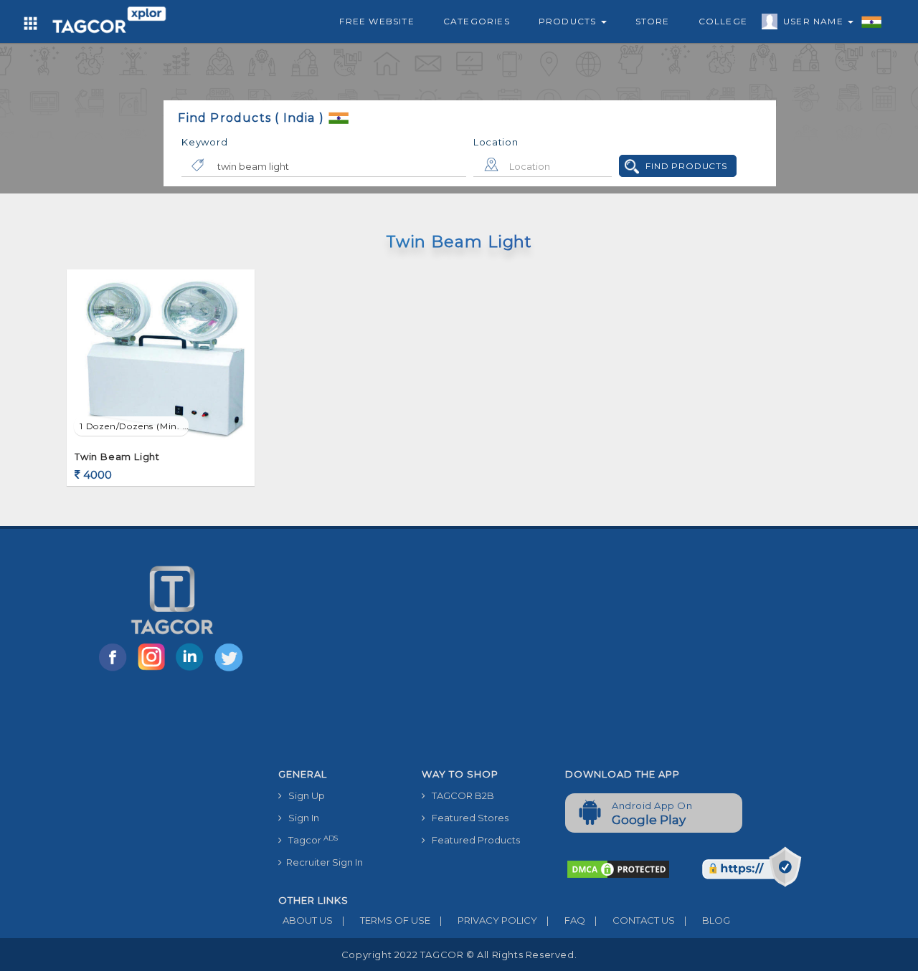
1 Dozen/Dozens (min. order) (134, 426)
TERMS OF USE (386, 920)
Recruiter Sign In (322, 862)
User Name (814, 21)
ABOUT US (305, 920)
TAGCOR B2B (459, 795)
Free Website (376, 21)
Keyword (204, 142)
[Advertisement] (554, 654)
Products (569, 21)
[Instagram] (154, 670)
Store (652, 21)
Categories (476, 21)
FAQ (565, 920)
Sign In (300, 817)
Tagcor (310, 840)
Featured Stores (466, 817)
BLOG (707, 920)
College (723, 21)
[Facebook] (115, 670)
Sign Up (303, 795)
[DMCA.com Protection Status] (618, 868)
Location (496, 142)
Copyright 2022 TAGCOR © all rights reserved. (459, 954)
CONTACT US (635, 920)
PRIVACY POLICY (488, 920)
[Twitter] (230, 670)
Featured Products (472, 840)
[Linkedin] (193, 670)
